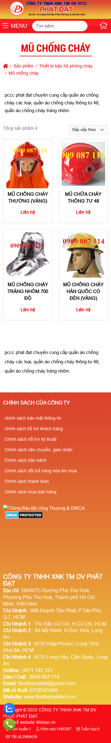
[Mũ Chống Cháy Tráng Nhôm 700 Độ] (28, 254)
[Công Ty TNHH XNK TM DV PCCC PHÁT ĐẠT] (48, 15)
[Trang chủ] (103, 26)
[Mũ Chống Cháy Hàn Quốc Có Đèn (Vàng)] (83, 254)
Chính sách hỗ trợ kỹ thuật (30, 439)
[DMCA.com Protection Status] (24, 517)
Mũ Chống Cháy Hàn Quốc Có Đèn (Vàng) (83, 291)
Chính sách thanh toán (27, 481)
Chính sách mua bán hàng (30, 491)
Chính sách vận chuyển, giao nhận (38, 449)
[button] (5, 26)
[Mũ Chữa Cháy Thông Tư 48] (83, 164)
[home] (5, 65)
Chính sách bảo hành (26, 460)
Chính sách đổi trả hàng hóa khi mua (41, 470)
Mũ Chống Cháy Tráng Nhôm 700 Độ (27, 291)
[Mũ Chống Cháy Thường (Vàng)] (28, 164)
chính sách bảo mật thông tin (33, 418)
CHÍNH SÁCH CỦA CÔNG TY (36, 402)
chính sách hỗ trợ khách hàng (34, 428)
